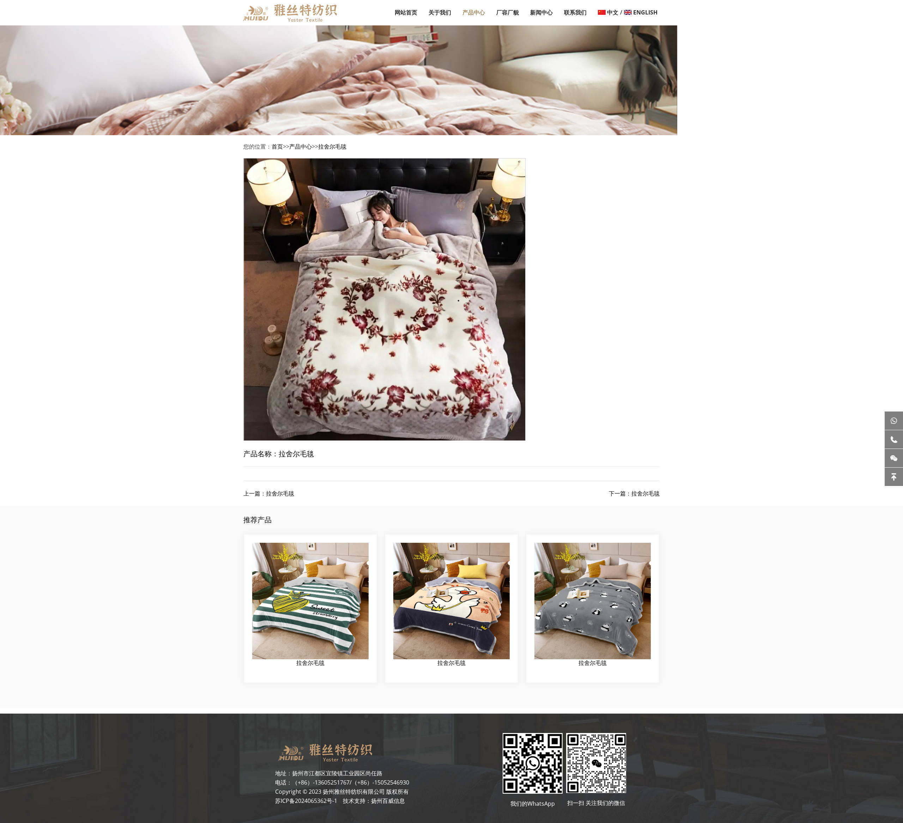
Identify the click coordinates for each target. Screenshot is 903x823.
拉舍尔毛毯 (332, 146)
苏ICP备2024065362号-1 (306, 801)
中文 (612, 12)
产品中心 (473, 12)
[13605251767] (894, 439)
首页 (277, 146)
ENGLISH (645, 12)
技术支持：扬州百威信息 (372, 801)
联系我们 (575, 12)
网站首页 (406, 12)
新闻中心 (541, 12)
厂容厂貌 (507, 12)
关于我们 (440, 12)
